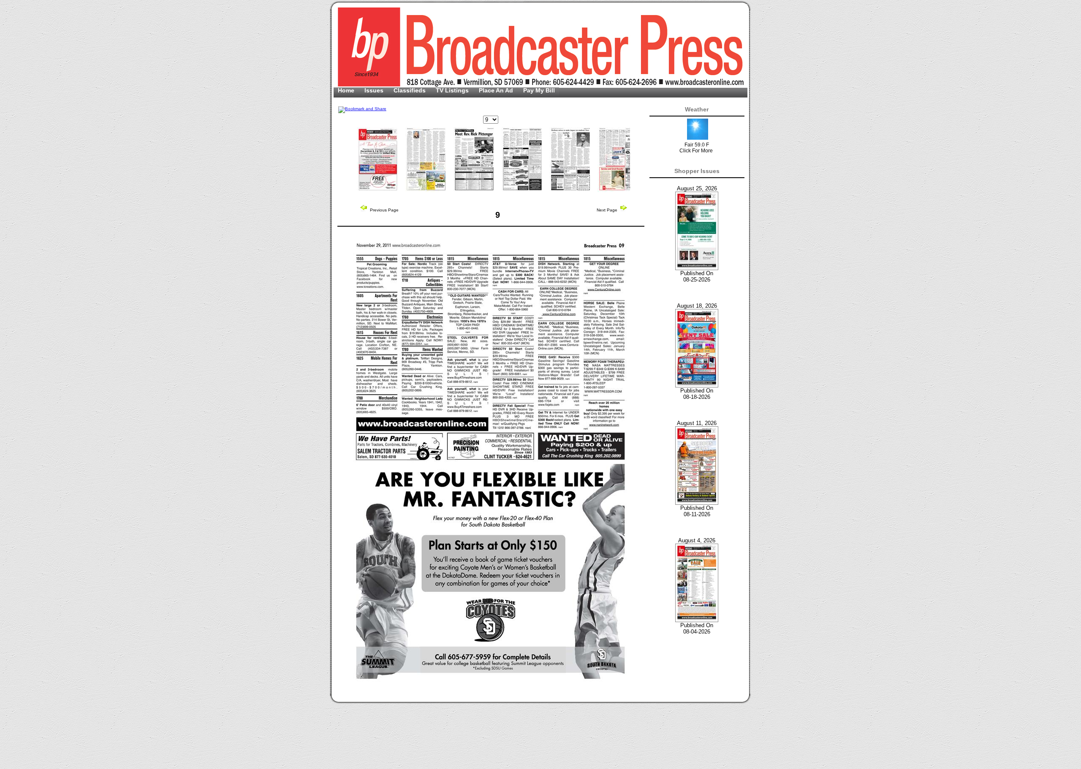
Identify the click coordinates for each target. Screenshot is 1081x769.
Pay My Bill (539, 90)
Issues (374, 90)
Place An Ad (497, 90)
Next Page (608, 210)
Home (347, 90)
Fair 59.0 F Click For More (696, 148)
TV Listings (453, 90)
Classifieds (410, 90)
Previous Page (384, 210)
